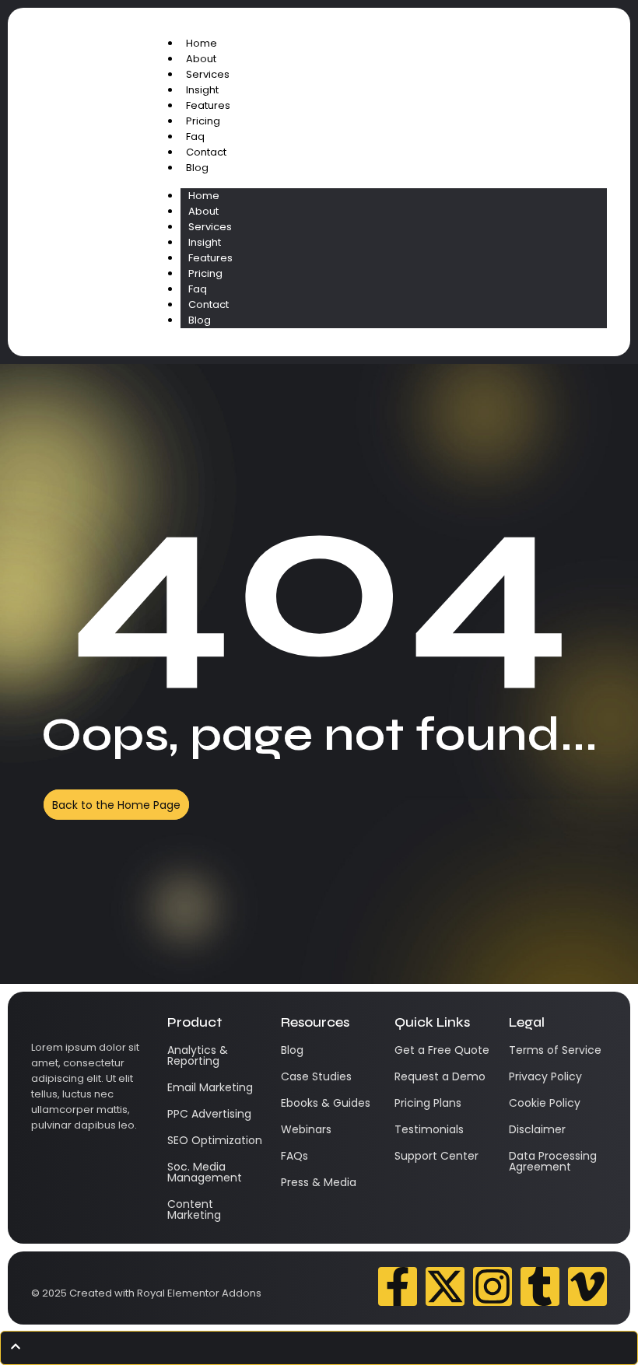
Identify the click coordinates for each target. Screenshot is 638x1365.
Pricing (203, 121)
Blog (197, 167)
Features (208, 105)
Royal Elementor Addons (199, 1293)
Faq (195, 136)
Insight (202, 89)
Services (208, 74)
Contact (206, 152)
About (201, 58)
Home (201, 43)
